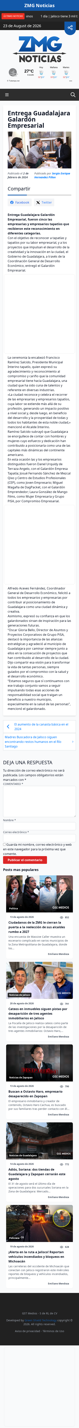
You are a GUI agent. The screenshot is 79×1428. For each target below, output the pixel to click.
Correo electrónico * (16, 832)
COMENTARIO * (13, 784)
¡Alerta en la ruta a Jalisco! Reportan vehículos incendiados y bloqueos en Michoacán (36, 1256)
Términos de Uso (53, 1331)
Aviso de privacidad (27, 1331)
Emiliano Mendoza (58, 954)
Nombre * (9, 820)
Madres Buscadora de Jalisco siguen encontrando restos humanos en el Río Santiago (33, 741)
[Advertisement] (39, 314)
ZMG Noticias (39, 5)
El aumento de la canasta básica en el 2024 (41, 726)
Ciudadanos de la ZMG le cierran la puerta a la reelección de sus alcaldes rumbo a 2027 (36, 927)
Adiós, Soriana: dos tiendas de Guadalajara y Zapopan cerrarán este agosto (36, 1174)
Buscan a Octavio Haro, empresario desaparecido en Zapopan (35, 1093)
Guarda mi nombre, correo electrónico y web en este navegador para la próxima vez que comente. (37, 849)
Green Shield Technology (41, 1320)
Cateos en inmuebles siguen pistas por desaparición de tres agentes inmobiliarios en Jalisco (37, 1013)
